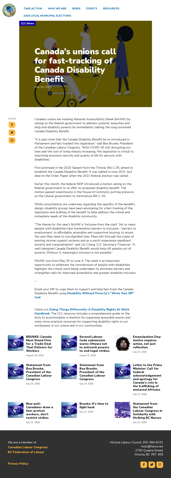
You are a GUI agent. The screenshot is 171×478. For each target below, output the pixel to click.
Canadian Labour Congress (27, 447)
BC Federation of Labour (26, 452)
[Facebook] (143, 465)
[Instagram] (159, 465)
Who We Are (57, 8)
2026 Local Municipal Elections (47, 16)
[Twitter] (151, 465)
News (76, 8)
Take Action (32, 8)
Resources (111, 8)
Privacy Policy (18, 464)
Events (91, 8)
